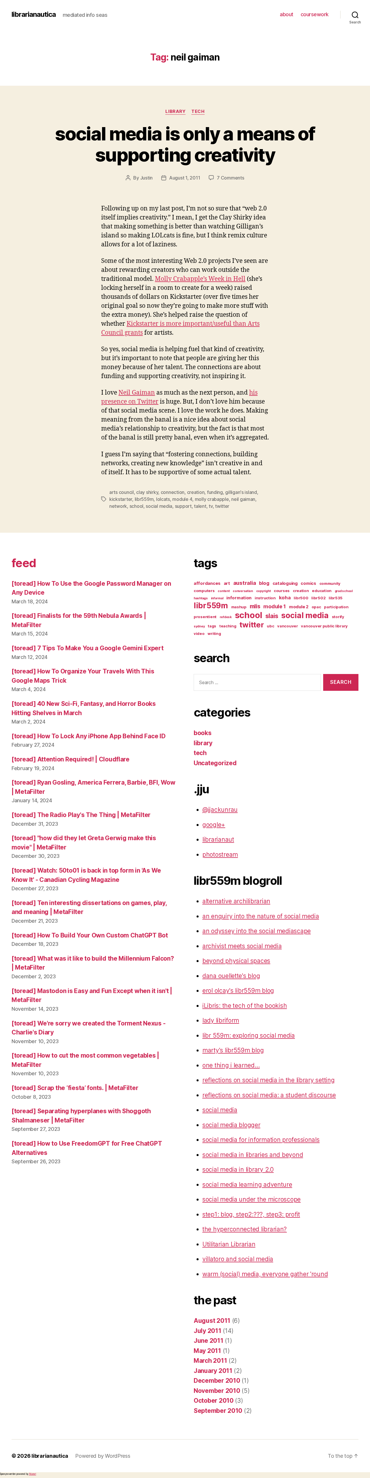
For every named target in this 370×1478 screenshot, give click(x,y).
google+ (213, 824)
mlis (255, 606)
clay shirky (147, 492)
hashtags (201, 598)
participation (336, 607)
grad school (344, 591)
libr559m (144, 499)
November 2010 (217, 1390)
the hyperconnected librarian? (244, 1229)
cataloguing (285, 583)
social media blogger (231, 1125)
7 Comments (230, 178)
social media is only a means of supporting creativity (185, 144)
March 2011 (210, 1360)
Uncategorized (215, 763)
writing (214, 633)
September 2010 (218, 1410)
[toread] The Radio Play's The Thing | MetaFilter (81, 814)
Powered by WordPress (102, 1456)
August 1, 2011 (184, 178)
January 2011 (213, 1370)
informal (217, 598)
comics (308, 583)
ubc (270, 626)
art (227, 583)
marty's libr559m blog (233, 1050)
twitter (222, 506)
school (136, 506)
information (238, 597)
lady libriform (220, 1020)
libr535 (336, 598)
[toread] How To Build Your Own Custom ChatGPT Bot (90, 935)
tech (197, 111)
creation (196, 492)
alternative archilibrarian (236, 901)
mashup (239, 607)
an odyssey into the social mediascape (256, 931)
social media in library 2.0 (238, 1169)
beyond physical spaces (236, 960)
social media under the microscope (251, 1199)
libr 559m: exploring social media (248, 1035)
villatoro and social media (237, 1259)
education (322, 590)
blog (264, 583)
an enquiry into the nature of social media (260, 916)
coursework (315, 14)
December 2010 (217, 1380)
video (199, 633)
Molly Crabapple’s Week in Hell (200, 279)
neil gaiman (243, 499)
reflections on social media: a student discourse (269, 1095)
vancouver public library (324, 626)
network (118, 506)
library (175, 111)
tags (212, 626)
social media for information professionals (261, 1139)
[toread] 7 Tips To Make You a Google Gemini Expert (88, 648)
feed (24, 563)
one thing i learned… (231, 1065)
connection (172, 492)
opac (316, 607)
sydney (199, 626)
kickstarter (120, 499)
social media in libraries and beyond (252, 1154)
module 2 (298, 606)
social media (159, 506)
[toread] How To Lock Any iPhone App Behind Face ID (89, 736)
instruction (265, 598)
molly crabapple (212, 499)
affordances (207, 583)
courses (282, 590)
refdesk (226, 617)
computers (204, 590)
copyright (263, 591)
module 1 (274, 606)
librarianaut (218, 839)
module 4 (182, 499)
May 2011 (207, 1350)
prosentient (205, 616)
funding (215, 492)
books (203, 733)
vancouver (287, 626)
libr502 (318, 598)
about (286, 14)
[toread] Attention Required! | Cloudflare (71, 759)
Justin (146, 178)
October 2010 (214, 1400)
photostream (220, 854)
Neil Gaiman (137, 393)
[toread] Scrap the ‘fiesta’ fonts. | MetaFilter (75, 1087)
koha (285, 597)
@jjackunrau (220, 809)
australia (244, 583)
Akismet (32, 1473)
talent (200, 506)
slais (271, 616)
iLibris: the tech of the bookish (244, 1005)
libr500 (301, 598)
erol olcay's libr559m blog (238, 990)
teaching (227, 626)
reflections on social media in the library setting (268, 1080)
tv (210, 506)
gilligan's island (241, 492)
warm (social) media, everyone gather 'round (265, 1274)
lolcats (163, 499)
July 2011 (207, 1330)
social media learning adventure (247, 1184)
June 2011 (208, 1340)
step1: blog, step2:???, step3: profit (251, 1214)
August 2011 (212, 1320)
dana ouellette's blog (231, 975)
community (330, 583)
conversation (243, 591)
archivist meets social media (242, 946)
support (183, 506)
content (224, 591)
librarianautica (34, 14)
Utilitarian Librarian (228, 1244)
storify (338, 616)
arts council (121, 492)
